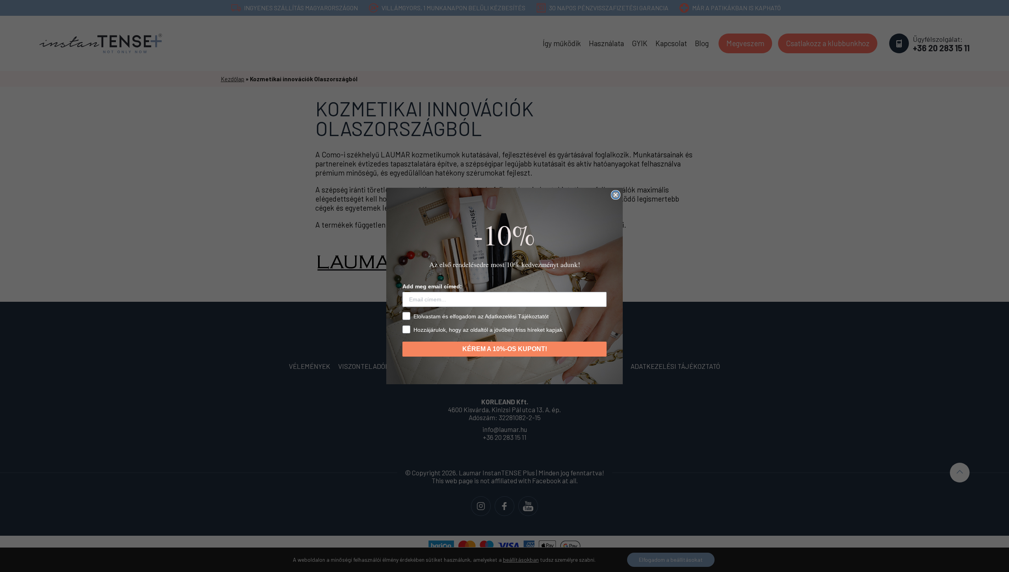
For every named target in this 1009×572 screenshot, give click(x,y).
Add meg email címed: (432, 286)
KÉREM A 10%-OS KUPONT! (504, 349)
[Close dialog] (616, 195)
